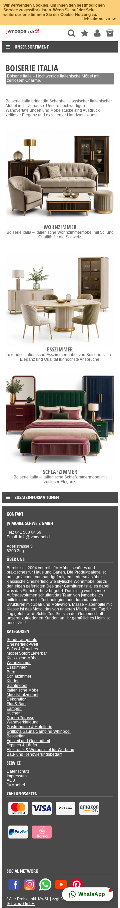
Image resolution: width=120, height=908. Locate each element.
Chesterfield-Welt (22, 644)
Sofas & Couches (22, 649)
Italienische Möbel (23, 690)
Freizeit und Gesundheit (28, 740)
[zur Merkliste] (84, 33)
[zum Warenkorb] (110, 33)
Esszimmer (17, 667)
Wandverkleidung (23, 722)
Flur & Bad (16, 704)
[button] (87, 894)
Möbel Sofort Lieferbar (27, 653)
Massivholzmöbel (22, 695)
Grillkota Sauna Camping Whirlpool (39, 731)
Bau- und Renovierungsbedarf (34, 754)
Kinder (13, 681)
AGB (11, 780)
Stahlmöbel (17, 685)
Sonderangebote (22, 639)
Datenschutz (18, 771)
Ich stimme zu (97, 19)
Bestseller (16, 736)
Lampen (14, 708)
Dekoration (17, 699)
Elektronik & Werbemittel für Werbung (40, 749)
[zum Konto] (97, 33)
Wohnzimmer (19, 662)
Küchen (14, 713)
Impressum (17, 776)
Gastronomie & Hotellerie (29, 726)
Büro (11, 672)
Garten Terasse (20, 717)
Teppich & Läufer (22, 745)
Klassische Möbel (23, 658)
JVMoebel (16, 785)
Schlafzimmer (19, 676)
